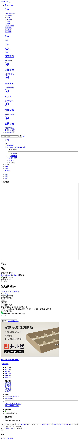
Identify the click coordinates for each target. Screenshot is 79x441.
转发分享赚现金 (8, 275)
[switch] (1, 181)
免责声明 (8, 387)
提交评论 (4, 321)
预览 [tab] (6, 174)
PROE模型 (8, 20)
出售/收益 (8, 389)
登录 (6, 168)
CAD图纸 (8, 30)
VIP (7, 140)
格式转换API (9, 398)
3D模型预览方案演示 (12, 396)
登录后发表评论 (13, 321)
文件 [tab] (6, 178)
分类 (7, 36)
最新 (6, 40)
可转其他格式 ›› (13, 291)
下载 (4, 303)
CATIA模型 (8, 16)
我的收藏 (13, 156)
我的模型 (13, 153)
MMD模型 (8, 28)
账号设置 (13, 158)
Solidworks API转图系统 (13, 404)
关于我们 (8, 369)
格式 (7, 10)
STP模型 (7, 24)
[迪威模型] (4, 1)
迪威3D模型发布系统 (12, 406)
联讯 (6, 428)
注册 (6, 166)
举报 (17, 275)
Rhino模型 (8, 32)
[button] (41, 143)
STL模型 (8, 22)
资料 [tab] (6, 176)
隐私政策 (8, 373)
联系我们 (8, 375)
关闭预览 (6, 182)
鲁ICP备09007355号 (46, 424)
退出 (12, 160)
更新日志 (8, 377)
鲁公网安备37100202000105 (62, 424)
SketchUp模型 (9, 26)
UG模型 (7, 18)
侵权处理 (8, 391)
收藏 (3, 300)
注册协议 (8, 383)
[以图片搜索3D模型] (23, 136)
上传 (8, 170)
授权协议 (8, 371)
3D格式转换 (10, 132)
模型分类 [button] (9, 5)
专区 (7, 44)
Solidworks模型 (10, 14)
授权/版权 (8, 385)
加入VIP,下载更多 (7, 438)
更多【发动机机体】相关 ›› (10, 360)
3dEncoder (11, 428)
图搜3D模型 (10, 130)
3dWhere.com (23, 424)
